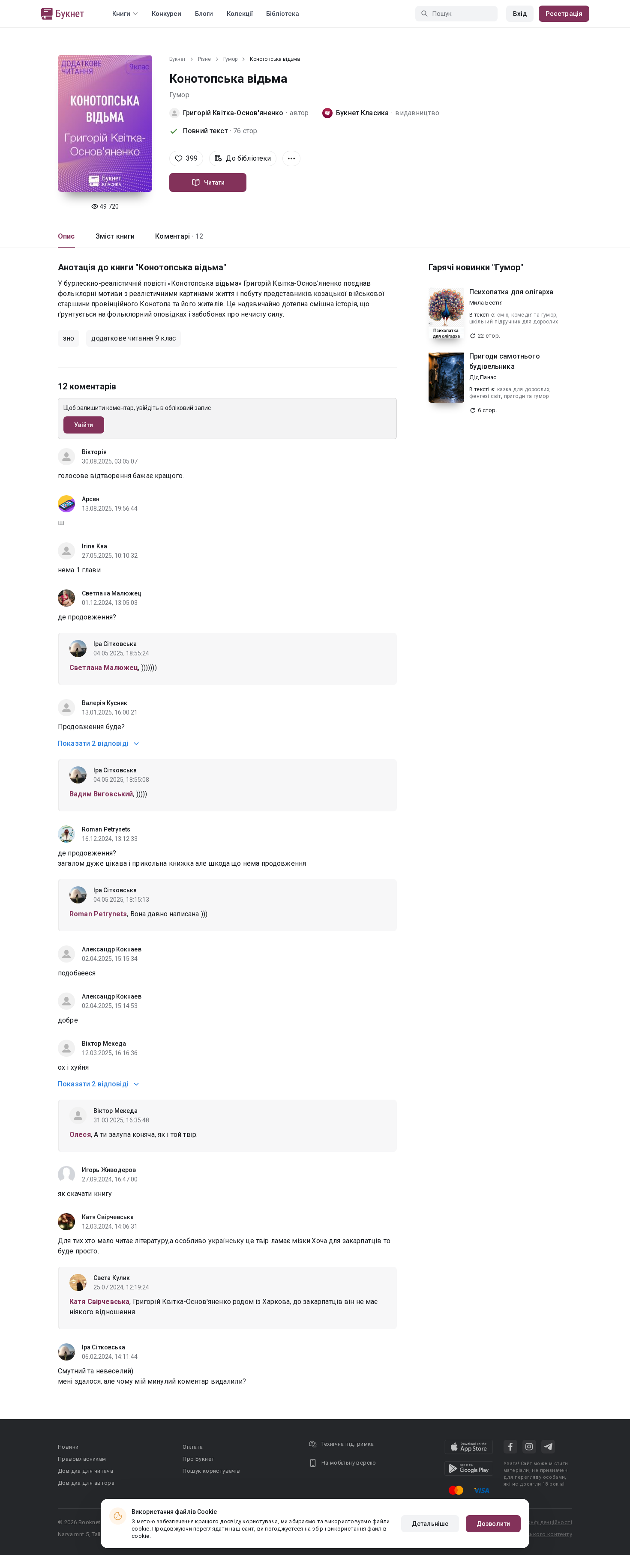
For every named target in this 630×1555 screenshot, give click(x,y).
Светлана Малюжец (112, 593)
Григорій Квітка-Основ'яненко (233, 113)
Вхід (520, 14)
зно (68, 338)
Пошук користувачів (211, 1471)
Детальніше (430, 1523)
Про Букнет (198, 1459)
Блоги (204, 14)
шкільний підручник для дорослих (513, 322)
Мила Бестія (486, 302)
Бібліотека (282, 14)
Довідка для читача (85, 1471)
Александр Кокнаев (111, 949)
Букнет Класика (362, 113)
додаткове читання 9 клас (133, 338)
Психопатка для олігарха (511, 292)
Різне (204, 59)
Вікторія (94, 452)
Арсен (91, 499)
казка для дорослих (523, 389)
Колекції (239, 14)
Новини (68, 1447)
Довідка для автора (86, 1483)
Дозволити (493, 1523)
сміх (503, 315)
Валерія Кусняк (104, 703)
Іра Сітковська (115, 643)
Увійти (83, 425)
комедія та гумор (533, 315)
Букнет (177, 59)
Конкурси (166, 14)
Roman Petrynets (106, 829)
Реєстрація (564, 14)
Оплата (193, 1447)
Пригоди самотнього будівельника (504, 361)
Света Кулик (111, 1277)
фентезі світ (485, 396)
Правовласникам (82, 1459)
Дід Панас (482, 377)
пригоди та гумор (526, 396)
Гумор (230, 59)
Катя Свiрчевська (108, 1217)
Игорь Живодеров (109, 1169)
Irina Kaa (94, 546)
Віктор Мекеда (104, 1043)
